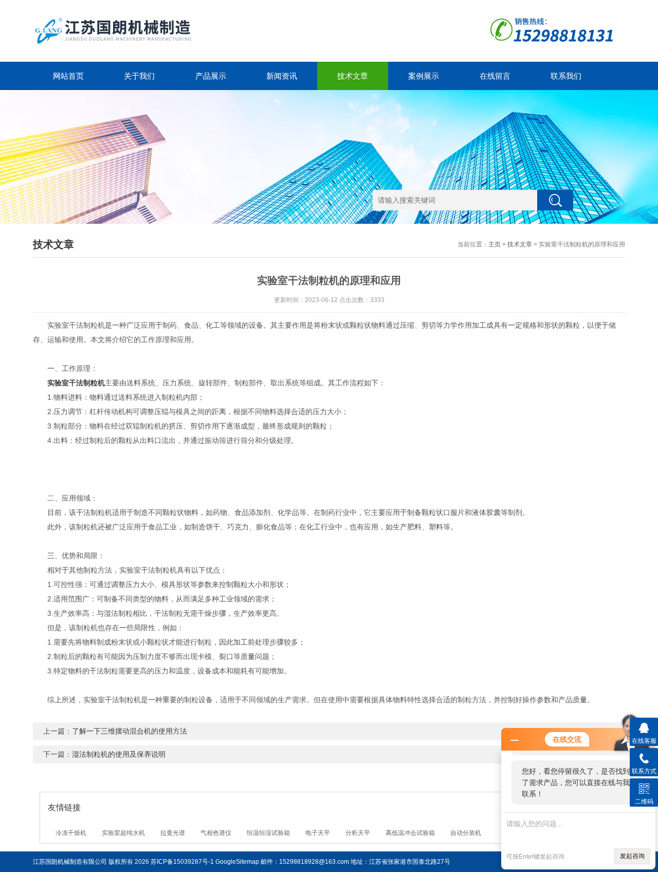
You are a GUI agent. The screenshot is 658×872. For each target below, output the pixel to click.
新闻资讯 (281, 76)
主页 (494, 244)
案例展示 (423, 76)
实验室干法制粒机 (76, 383)
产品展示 (210, 76)
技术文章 (352, 76)
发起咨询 (632, 856)
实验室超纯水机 (123, 833)
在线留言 (495, 76)
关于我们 (139, 76)
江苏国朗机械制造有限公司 (70, 861)
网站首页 (68, 76)
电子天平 (317, 833)
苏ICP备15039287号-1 (182, 861)
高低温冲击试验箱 (410, 833)
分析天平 (357, 833)
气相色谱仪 (215, 833)
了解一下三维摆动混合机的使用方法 (129, 731)
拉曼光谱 (172, 833)
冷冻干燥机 (71, 833)
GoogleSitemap (237, 861)
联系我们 (566, 76)
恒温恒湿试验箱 (268, 833)
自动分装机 (465, 833)
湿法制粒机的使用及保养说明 (119, 754)
